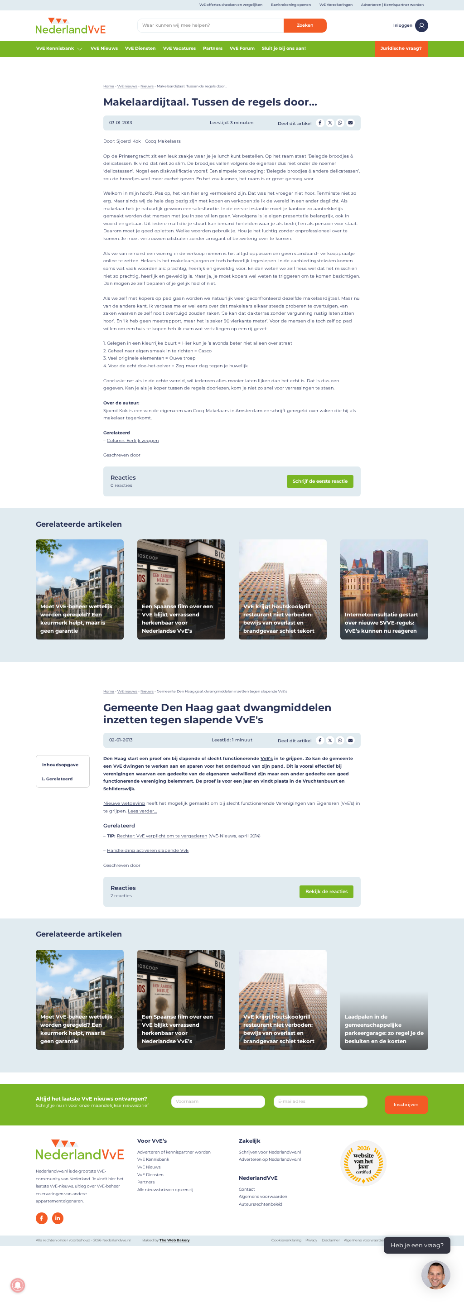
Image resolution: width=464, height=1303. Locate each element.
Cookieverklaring (286, 1240)
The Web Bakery (175, 1240)
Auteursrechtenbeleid (260, 1204)
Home (108, 86)
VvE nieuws (127, 86)
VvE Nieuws (104, 48)
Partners (212, 48)
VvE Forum (242, 48)
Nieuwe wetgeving (124, 803)
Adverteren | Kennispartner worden (392, 5)
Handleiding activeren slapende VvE (147, 850)
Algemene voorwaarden (263, 1196)
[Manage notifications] (17, 1285)
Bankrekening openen (291, 5)
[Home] (71, 25)
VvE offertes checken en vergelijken (230, 5)
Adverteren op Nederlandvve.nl (270, 1159)
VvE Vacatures (179, 48)
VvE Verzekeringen (336, 5)
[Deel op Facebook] (320, 123)
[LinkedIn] (58, 1218)
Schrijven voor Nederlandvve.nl (270, 1151)
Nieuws (147, 86)
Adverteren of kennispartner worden (174, 1151)
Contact (247, 1189)
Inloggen (402, 25)
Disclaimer (331, 1240)
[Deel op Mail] (350, 123)
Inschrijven (406, 1104)
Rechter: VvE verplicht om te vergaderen (162, 835)
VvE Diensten (140, 48)
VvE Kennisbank (55, 48)
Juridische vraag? (401, 48)
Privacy (311, 1240)
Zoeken (305, 25)
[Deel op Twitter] (330, 123)
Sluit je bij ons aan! (284, 48)
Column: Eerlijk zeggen (133, 440)
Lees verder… (142, 810)
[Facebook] (42, 1218)
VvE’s (267, 758)
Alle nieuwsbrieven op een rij (165, 1189)
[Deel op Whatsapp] (340, 123)
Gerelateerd (59, 778)
